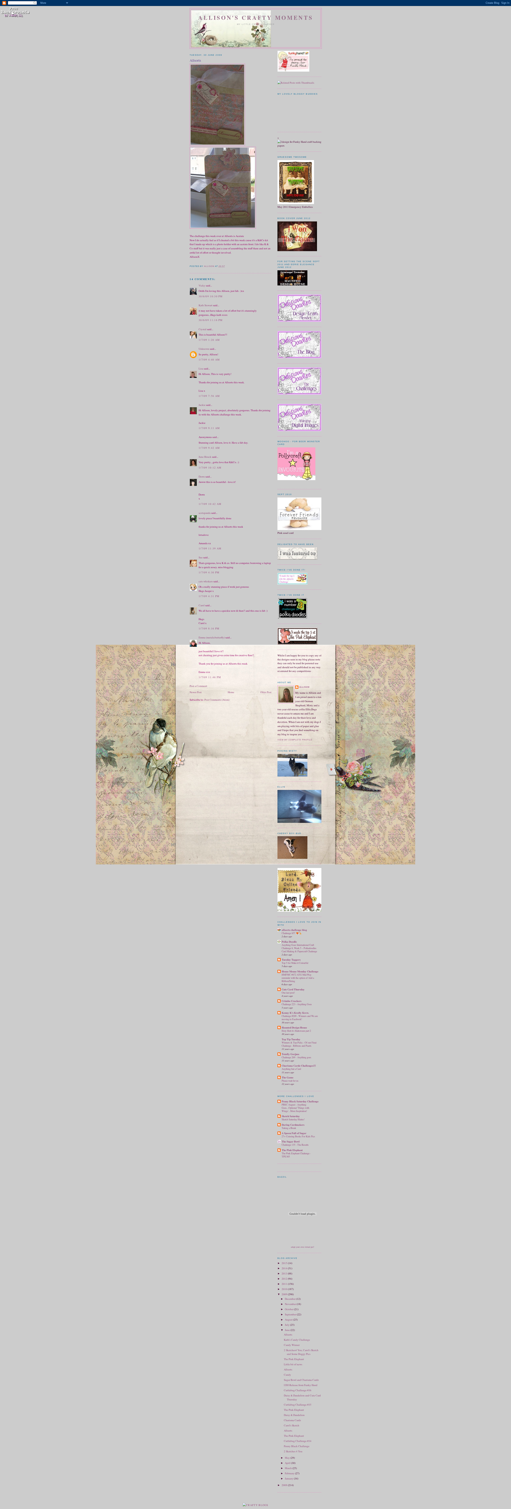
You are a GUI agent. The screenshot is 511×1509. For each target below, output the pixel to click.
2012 (285, 1278)
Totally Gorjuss (290, 1054)
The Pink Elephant (292, 1150)
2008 (285, 1485)
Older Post (265, 692)
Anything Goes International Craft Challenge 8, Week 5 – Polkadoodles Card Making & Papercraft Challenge (299, 948)
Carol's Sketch (291, 1425)
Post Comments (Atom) (216, 699)
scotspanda (205, 513)
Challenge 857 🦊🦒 (292, 933)
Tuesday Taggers (291, 959)
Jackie (202, 405)
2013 (285, 1273)
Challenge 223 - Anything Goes (297, 1004)
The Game (287, 1077)
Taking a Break (289, 1128)
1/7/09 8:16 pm (209, 628)
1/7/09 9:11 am (209, 428)
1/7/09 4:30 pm (209, 572)
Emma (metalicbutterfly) (212, 637)
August (289, 1319)
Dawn (202, 476)
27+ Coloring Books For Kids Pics (298, 1136)
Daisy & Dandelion (294, 1415)
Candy (287, 1374)
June (287, 1330)
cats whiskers (206, 581)
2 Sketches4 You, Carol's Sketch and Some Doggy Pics (301, 1352)
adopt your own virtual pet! (302, 1246)
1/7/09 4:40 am (209, 359)
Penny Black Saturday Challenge (300, 1101)
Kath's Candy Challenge (297, 1340)
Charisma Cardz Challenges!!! (299, 1065)
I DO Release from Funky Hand (300, 1385)
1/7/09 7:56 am (209, 396)
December (290, 1299)
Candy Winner (292, 1345)
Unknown (204, 349)
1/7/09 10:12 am (210, 467)
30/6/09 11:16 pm (211, 320)
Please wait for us (290, 1080)
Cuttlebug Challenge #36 (297, 1390)
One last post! (288, 992)
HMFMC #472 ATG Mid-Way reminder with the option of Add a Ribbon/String (298, 978)
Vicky (202, 285)
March (288, 1468)
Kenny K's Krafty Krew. (295, 1013)
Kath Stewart (205, 305)
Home (231, 692)
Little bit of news (293, 1364)
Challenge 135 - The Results (295, 1144)
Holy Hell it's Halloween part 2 (296, 1030)
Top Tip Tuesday (291, 1039)
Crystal (202, 329)
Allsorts (288, 1334)
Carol (202, 605)
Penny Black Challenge (296, 1446)
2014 (285, 1268)
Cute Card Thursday (293, 989)
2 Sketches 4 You (293, 1451)
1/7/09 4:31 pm (209, 596)
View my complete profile (294, 740)
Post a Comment (198, 686)
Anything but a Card (291, 1068)
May (287, 1457)
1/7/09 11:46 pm (210, 677)
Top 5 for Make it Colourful (295, 962)
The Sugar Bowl (291, 1141)
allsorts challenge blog (294, 930)
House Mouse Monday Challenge (300, 971)
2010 (285, 1289)
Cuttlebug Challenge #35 (297, 1404)
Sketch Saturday (291, 1116)
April (288, 1463)
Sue (201, 557)
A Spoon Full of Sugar (294, 1133)
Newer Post (196, 692)
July (287, 1325)
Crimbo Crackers (291, 1001)
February (290, 1473)
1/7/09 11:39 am (210, 548)
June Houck (205, 457)
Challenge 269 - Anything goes (296, 1057)
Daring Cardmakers (293, 1125)
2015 (285, 1263)
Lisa (201, 368)
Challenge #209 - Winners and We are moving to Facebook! (300, 1017)
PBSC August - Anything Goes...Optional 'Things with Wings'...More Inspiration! (295, 1108)
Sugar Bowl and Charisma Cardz (301, 1380)
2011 (285, 1284)
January (289, 1478)
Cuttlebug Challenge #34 (297, 1441)
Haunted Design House (294, 1027)
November (291, 1304)
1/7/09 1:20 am (209, 340)
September (291, 1314)
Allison (304, 687)
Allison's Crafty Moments (255, 17)
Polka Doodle (289, 941)
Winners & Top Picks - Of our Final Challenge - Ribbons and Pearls (299, 1044)
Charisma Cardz (292, 1420)
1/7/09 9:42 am (209, 448)
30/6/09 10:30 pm (211, 296)
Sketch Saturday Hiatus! (293, 1119)
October (289, 1309)
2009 (285, 1294)
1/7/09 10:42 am (210, 504)
